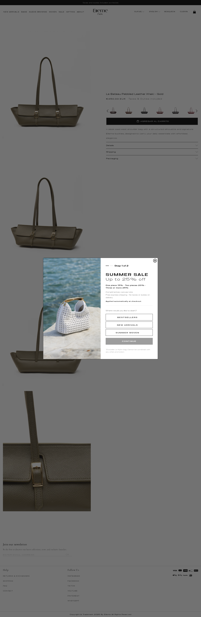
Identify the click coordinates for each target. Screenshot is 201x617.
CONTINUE (129, 341)
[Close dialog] (155, 260)
